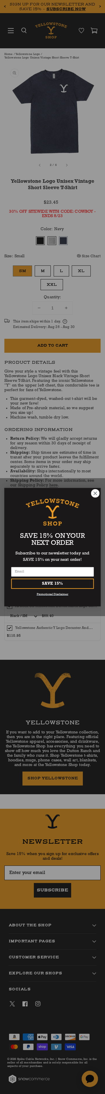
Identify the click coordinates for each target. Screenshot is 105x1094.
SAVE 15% (52, 583)
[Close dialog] (95, 493)
